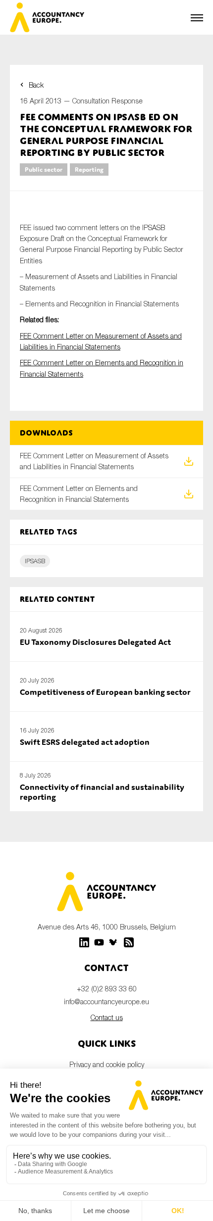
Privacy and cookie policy (106, 1064)
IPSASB (35, 561)
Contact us (107, 1017)
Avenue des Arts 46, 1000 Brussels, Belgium (107, 927)
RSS (129, 942)
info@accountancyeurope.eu (106, 1001)
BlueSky (114, 942)
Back (36, 85)
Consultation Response (107, 101)
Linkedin (84, 942)
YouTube (99, 942)
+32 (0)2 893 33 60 (107, 988)
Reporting (89, 169)
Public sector (43, 169)
